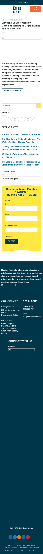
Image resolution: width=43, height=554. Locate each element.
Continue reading (12, 90)
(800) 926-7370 (29, 309)
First (7, 204)
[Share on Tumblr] (34, 119)
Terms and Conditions (29, 547)
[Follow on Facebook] (10, 537)
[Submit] (39, 105)
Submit (12, 241)
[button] (3, 9)
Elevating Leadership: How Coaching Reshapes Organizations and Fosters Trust (21, 26)
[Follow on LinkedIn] (23, 537)
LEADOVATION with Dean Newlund (21, 528)
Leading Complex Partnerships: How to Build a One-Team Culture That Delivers (19, 148)
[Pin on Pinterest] (26, 119)
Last (7, 214)
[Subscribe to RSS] (19, 537)
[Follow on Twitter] (15, 537)
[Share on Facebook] (13, 119)
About (10, 545)
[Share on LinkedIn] (30, 119)
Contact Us (20, 545)
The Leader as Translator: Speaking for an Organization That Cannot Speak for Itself (21, 163)
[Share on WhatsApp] (9, 119)
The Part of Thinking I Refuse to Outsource (21, 134)
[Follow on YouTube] (28, 537)
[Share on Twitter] (17, 119)
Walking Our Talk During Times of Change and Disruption (21, 155)
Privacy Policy (11, 547)
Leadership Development (12, 20)
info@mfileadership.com (32, 317)
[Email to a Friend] (22, 119)
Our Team (31, 545)
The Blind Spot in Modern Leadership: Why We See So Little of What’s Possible (21, 140)
